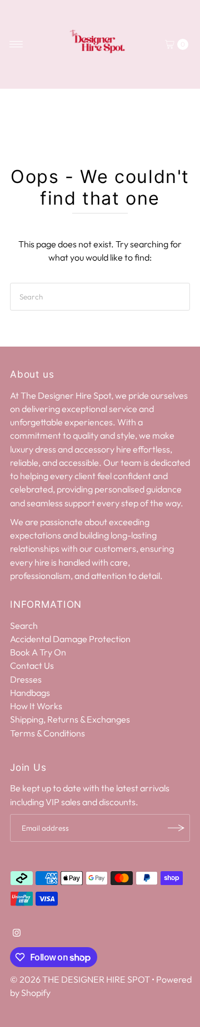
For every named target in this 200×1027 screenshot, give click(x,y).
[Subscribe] (176, 828)
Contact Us (32, 665)
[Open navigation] (16, 44)
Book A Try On (38, 652)
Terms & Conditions (47, 733)
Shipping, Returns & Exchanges (70, 719)
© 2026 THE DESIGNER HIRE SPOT (80, 979)
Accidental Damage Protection (70, 638)
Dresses (26, 679)
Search (24, 625)
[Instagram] (17, 933)
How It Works (36, 705)
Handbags (30, 692)
